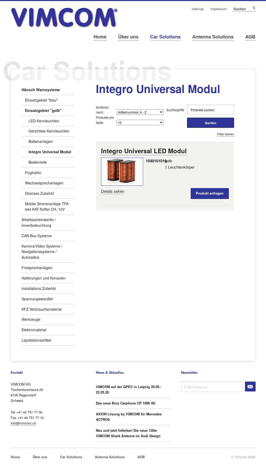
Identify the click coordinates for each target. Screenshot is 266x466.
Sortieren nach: (102, 109)
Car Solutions (165, 36)
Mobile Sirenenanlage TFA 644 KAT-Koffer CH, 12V (47, 206)
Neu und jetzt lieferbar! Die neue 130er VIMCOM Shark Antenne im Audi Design (128, 433)
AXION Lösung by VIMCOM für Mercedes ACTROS (129, 416)
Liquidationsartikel (36, 340)
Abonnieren (250, 386)
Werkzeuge (31, 319)
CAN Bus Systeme (37, 235)
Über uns (128, 36)
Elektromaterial (34, 329)
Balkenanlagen (41, 141)
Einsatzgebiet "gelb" (43, 110)
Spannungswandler (37, 298)
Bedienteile (38, 162)
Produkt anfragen (210, 193)
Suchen (253, 8)
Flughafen (33, 172)
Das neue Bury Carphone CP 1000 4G (125, 403)
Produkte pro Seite (105, 119)
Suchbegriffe (175, 110)
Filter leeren (225, 134)
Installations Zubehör (39, 288)
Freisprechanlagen (37, 267)
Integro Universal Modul (50, 151)
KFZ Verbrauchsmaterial (42, 309)
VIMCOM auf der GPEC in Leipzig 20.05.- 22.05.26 (128, 389)
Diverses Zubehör (39, 193)
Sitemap (198, 9)
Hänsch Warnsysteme (41, 89)
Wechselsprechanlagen (44, 182)
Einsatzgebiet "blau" (41, 100)
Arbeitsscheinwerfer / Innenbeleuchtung (39, 222)
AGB (250, 36)
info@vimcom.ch (23, 423)
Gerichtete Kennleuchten (49, 131)
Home (100, 36)
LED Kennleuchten (44, 120)
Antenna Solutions (213, 36)
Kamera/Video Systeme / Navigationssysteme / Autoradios (42, 251)
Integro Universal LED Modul (144, 150)
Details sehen (112, 191)
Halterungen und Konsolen (43, 278)
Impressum (218, 9)
